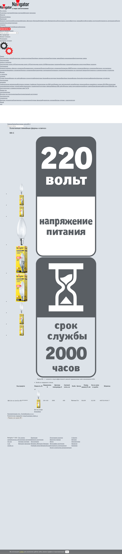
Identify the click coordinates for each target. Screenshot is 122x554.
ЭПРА (109, 86)
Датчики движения (80, 84)
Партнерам (3, 19)
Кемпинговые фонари (40, 78)
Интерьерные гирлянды (53, 64)
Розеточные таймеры (45, 86)
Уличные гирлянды (66, 64)
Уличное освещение (27, 70)
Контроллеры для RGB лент (45, 84)
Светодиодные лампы (6, 58)
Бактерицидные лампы (80, 58)
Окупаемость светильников (107, 21)
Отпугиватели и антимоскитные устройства (100, 70)
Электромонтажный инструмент (28, 94)
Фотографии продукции (92, 21)
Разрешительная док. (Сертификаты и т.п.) (20, 414)
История (2, 27)
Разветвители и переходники (22, 100)
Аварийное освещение (14, 70)
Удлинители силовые (48, 100)
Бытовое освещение (90, 68)
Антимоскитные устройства (12, 86)
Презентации (17, 21)
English (7, 31)
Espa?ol (2, 31)
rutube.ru (10, 445)
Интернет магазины (29, 13)
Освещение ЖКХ (66, 68)
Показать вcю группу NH (14, 418)
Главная (9, 124)
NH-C (29, 124)
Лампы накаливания (67, 58)
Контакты (22, 27)
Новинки (2, 17)
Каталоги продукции (6, 21)
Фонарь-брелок (76, 78)
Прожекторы (44, 68)
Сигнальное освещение (58, 70)
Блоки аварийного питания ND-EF (96, 84)
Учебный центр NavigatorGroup (47, 21)
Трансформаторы (97, 86)
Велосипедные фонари (54, 78)
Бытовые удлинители (6, 100)
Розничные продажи (6, 13)
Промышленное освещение (32, 68)
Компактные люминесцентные (22, 58)
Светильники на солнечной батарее (76, 70)
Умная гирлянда (91, 64)
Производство (9, 27)
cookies (21, 552)
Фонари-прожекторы (27, 78)
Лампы (2, 56)
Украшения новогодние (79, 64)
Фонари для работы (15, 78)
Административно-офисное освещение (12, 68)
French (11, 31)
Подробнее (37, 411)
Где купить (3, 11)
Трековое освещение (77, 68)
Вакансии (16, 27)
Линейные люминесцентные (40, 58)
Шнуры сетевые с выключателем (65, 100)
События (8, 17)
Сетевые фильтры (36, 100)
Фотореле (105, 86)
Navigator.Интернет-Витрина (29, 21)
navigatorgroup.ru (12, 440)
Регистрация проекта (63, 21)
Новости (2, 15)
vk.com (9, 441)
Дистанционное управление (30, 86)
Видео (83, 21)
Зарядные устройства (103, 78)
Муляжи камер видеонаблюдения (73, 86)
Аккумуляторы (85, 78)
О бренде (3, 25)
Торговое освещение (54, 68)
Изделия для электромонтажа (9, 94)
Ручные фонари (4, 78)
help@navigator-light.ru (30, 416)
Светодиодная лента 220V (38, 64)
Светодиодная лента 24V (7, 64)
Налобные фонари (66, 78)
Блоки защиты (88, 86)
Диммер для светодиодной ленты (64, 84)
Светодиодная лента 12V (22, 64)
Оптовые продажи (18, 13)
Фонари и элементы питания (3, 74)
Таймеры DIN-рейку (57, 86)
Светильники (4, 66)
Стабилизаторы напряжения (8, 84)
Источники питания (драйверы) (27, 84)
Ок (67, 551)
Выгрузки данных (75, 21)
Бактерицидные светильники (42, 70)
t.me (8, 444)
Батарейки (93, 78)
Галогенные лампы (55, 58)
